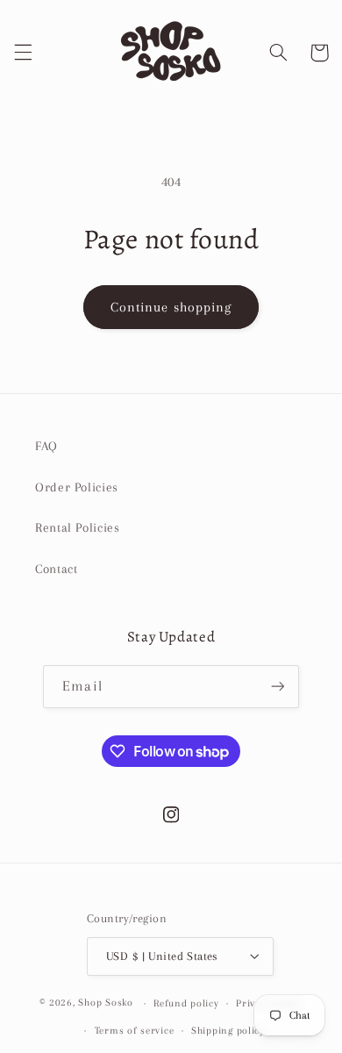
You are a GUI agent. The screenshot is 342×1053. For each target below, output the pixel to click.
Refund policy (186, 1003)
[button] (23, 52)
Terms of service (135, 1030)
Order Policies (76, 487)
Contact (56, 569)
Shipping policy (228, 1030)
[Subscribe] (277, 686)
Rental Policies (77, 527)
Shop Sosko (105, 1003)
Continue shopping (171, 307)
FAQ (46, 446)
